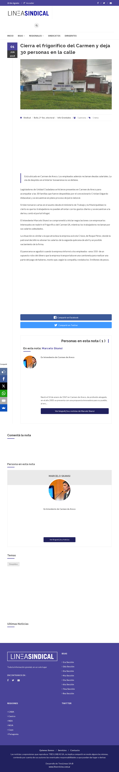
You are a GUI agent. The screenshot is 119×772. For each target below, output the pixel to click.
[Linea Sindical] (29, 12)
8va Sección (68, 693)
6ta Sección (68, 684)
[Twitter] (105, 3)
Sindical (27, 118)
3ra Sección (68, 671)
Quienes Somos (46, 750)
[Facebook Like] (3, 371)
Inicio (10, 35)
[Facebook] (99, 3)
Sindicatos (54, 35)
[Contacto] (111, 3)
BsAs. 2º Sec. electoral (44, 118)
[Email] (3, 400)
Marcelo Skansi (52, 348)
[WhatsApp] (3, 393)
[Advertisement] (66, 148)
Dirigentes (71, 35)
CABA (11, 711)
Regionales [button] (35, 35)
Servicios (62, 750)
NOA (10, 725)
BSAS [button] (20, 35)
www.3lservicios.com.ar (59, 767)
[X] (3, 386)
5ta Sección (68, 680)
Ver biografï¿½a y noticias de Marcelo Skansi (74, 411)
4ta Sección (68, 675)
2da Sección (68, 666)
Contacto (75, 750)
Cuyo (10, 730)
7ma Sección (69, 689)
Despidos (13, 564)
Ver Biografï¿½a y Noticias (60, 540)
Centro (11, 716)
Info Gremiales (64, 118)
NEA (10, 720)
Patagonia (13, 734)
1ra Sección (68, 662)
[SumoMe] (3, 408)
